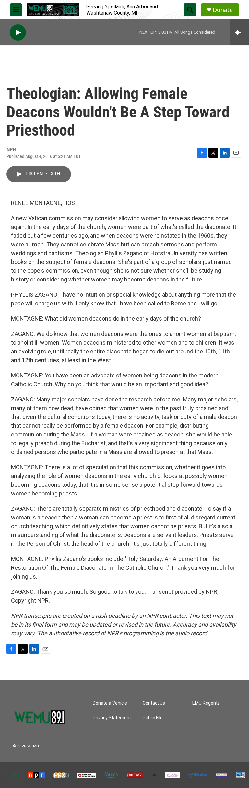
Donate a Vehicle (110, 703)
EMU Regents (206, 703)
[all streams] (239, 32)
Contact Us (154, 703)
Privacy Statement (112, 717)
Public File (153, 717)
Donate (223, 9)
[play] (18, 32)
